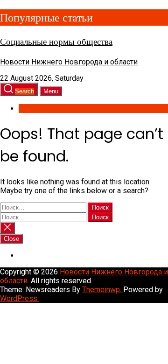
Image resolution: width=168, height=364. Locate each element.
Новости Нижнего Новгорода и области (69, 61)
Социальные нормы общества (56, 41)
